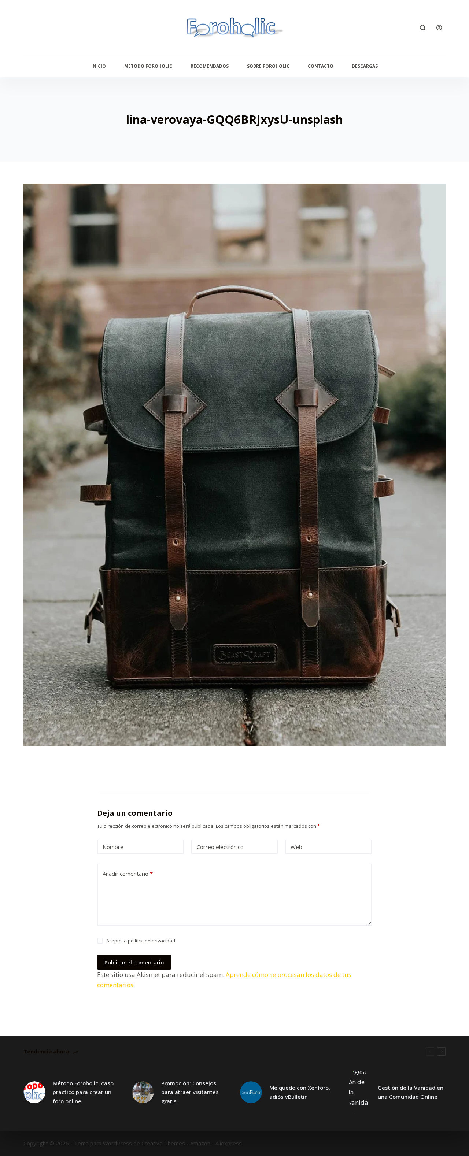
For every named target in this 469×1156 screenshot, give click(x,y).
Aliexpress (228, 1143)
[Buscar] (422, 27)
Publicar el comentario (134, 962)
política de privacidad (151, 940)
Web (296, 847)
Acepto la (140, 940)
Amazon (200, 1143)
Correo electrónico (220, 847)
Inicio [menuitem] (98, 66)
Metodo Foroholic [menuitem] (148, 66)
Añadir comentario (128, 873)
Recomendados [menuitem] (210, 66)
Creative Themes (163, 1143)
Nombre (113, 847)
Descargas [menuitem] (365, 66)
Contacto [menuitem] (320, 66)
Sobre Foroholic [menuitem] (268, 66)
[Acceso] (439, 27)
